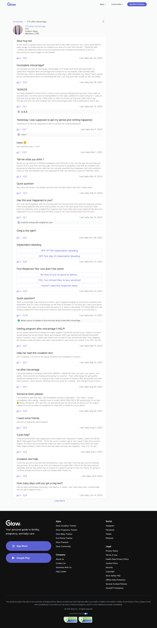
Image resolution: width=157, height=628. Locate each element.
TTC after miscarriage (36, 21)
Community (18, 21)
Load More (59, 501)
